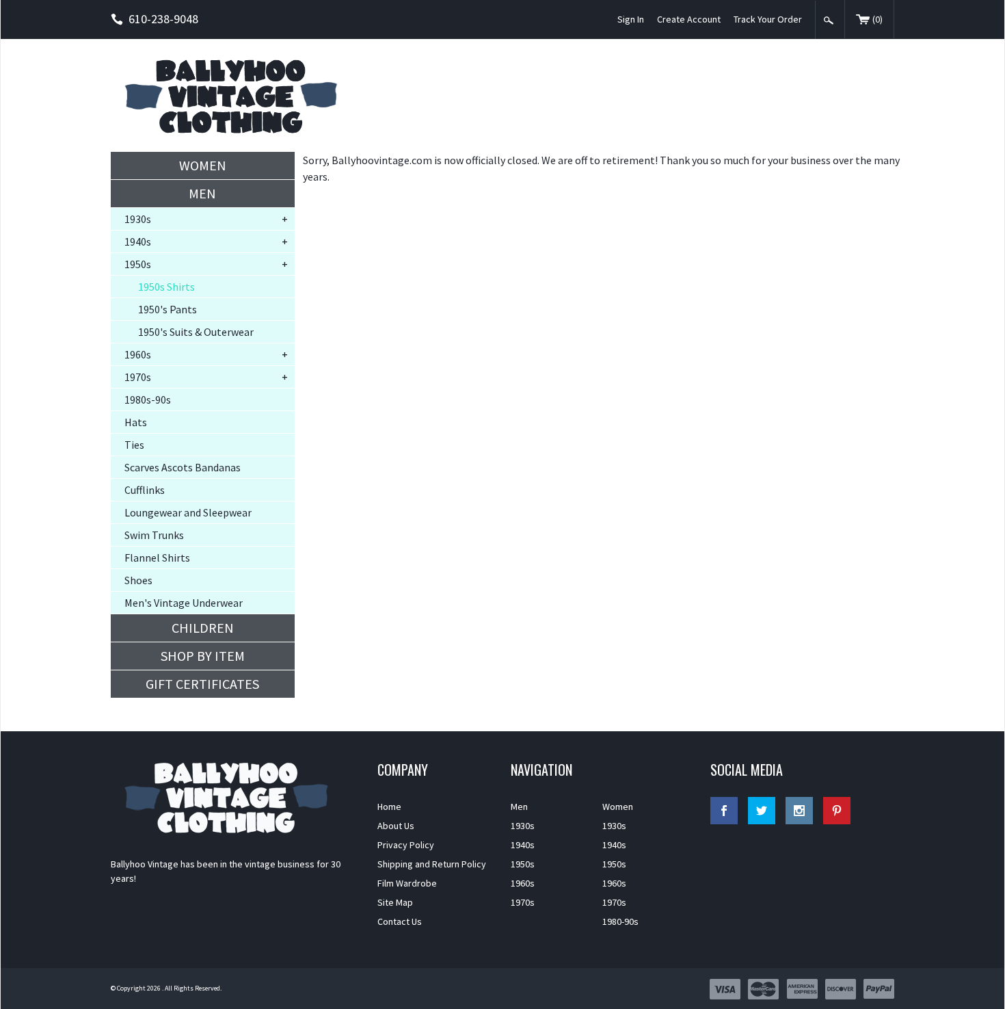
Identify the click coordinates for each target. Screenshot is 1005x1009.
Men (202, 193)
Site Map (395, 902)
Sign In (630, 19)
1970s (137, 377)
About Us (395, 826)
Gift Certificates (202, 683)
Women (202, 165)
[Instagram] (799, 810)
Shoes (138, 580)
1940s (137, 241)
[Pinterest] (836, 810)
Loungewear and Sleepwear (188, 512)
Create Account (689, 19)
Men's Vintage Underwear (183, 603)
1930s (137, 219)
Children (203, 627)
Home (389, 806)
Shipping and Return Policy (431, 864)
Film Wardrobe (407, 883)
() (877, 19)
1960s (137, 354)
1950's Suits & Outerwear (196, 332)
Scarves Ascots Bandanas (182, 467)
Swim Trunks (154, 535)
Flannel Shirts (157, 557)
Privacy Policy (405, 845)
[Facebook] (724, 810)
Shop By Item (203, 655)
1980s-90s (147, 399)
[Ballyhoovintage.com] (236, 95)
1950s (137, 264)
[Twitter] (761, 810)
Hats (135, 422)
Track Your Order (768, 19)
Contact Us (399, 921)
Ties (134, 444)
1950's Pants (167, 309)
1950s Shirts (166, 286)
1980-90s (620, 921)
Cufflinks (144, 490)
